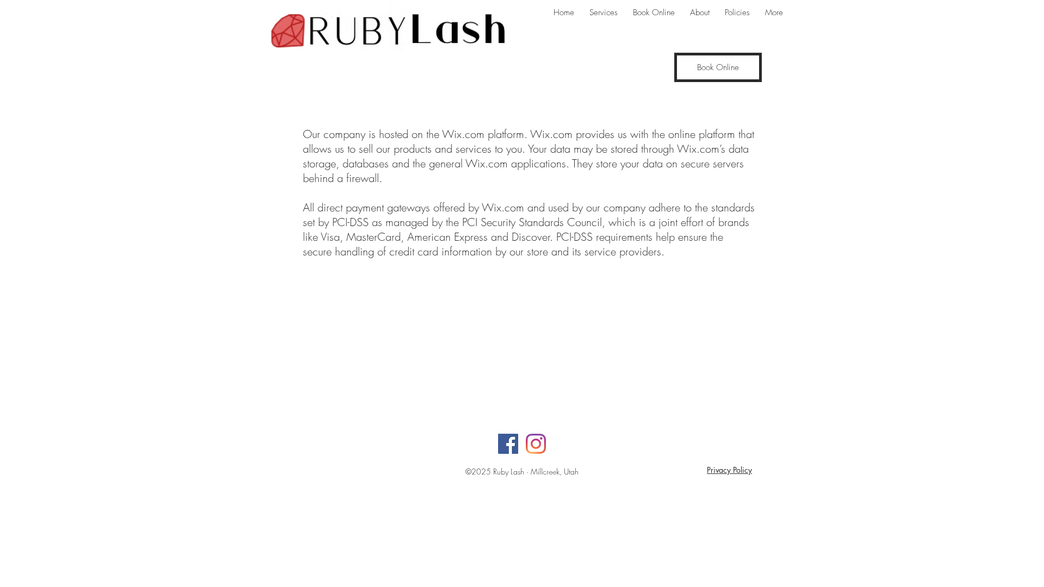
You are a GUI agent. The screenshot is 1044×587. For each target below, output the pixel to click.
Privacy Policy (729, 470)
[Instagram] (536, 444)
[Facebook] (508, 444)
